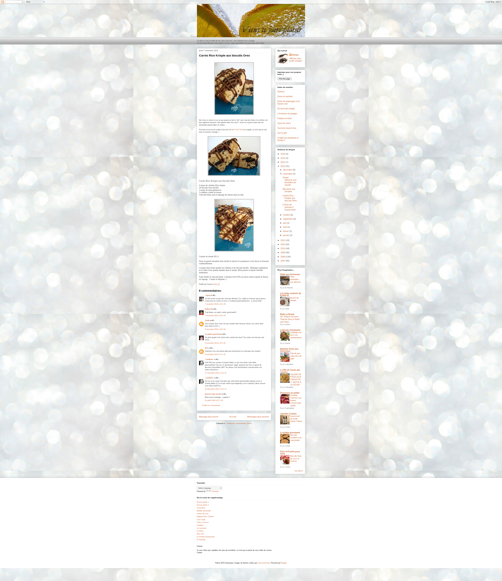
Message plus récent (208, 417)
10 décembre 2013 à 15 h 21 (215, 389)
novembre (288, 174)
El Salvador (201, 540)
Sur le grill (282, 133)
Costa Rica (201, 508)
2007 (283, 261)
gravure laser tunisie (213, 394)
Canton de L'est (203, 514)
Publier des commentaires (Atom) (239, 423)
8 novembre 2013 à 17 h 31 (215, 354)
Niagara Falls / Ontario (205, 516)
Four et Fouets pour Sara (290, 452)
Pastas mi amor (284, 118)
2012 (283, 240)
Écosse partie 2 (203, 505)
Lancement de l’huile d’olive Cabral (296, 418)
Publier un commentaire (211, 405)
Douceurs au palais (289, 393)
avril (285, 227)
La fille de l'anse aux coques (290, 371)
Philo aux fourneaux (290, 274)
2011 (283, 244)
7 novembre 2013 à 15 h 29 (215, 304)
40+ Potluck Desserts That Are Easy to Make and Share (290, 319)
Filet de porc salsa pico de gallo (295, 356)
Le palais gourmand (213, 334)
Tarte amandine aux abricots (295, 279)
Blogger (284, 563)
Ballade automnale (204, 511)
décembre (288, 170)
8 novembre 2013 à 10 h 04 (215, 329)
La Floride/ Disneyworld (205, 537)
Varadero (200, 525)
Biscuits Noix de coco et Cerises (295, 458)
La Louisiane (201, 528)
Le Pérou (200, 531)
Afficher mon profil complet (295, 59)
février (286, 231)
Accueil (232, 417)
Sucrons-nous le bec (286, 128)
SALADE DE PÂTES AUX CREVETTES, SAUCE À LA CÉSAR (295, 379)
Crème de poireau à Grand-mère (289, 207)
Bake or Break (287, 314)
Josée (207, 320)
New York (200, 534)
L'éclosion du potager (287, 113)
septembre (288, 219)
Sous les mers (284, 123)
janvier (286, 235)
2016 (283, 158)
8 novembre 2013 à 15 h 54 (215, 343)
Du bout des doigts (286, 108)
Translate (214, 491)
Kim (206, 348)
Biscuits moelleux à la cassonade (295, 437)
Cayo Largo (201, 519)
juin (285, 223)
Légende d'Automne (290, 330)
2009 (283, 252)
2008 (283, 257)
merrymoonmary (264, 563)
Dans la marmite (285, 96)
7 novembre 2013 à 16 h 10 (215, 316)
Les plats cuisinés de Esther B (290, 294)
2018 (283, 154)
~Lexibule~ (209, 359)
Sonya (295, 55)
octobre (286, 215)
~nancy (208, 295)
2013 (283, 166)
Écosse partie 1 (203, 502)
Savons (280, 91)
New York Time (237, 130)
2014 (283, 162)
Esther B (208, 309)
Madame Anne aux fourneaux (289, 350)
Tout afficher (298, 471)
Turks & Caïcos (203, 522)
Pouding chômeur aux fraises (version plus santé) (295, 400)
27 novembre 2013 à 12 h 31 (215, 373)
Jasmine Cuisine (288, 414)
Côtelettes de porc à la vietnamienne (296, 335)
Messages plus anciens (258, 417)
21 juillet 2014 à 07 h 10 (214, 400)
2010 (283, 248)
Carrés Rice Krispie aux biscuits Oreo (290, 198)
